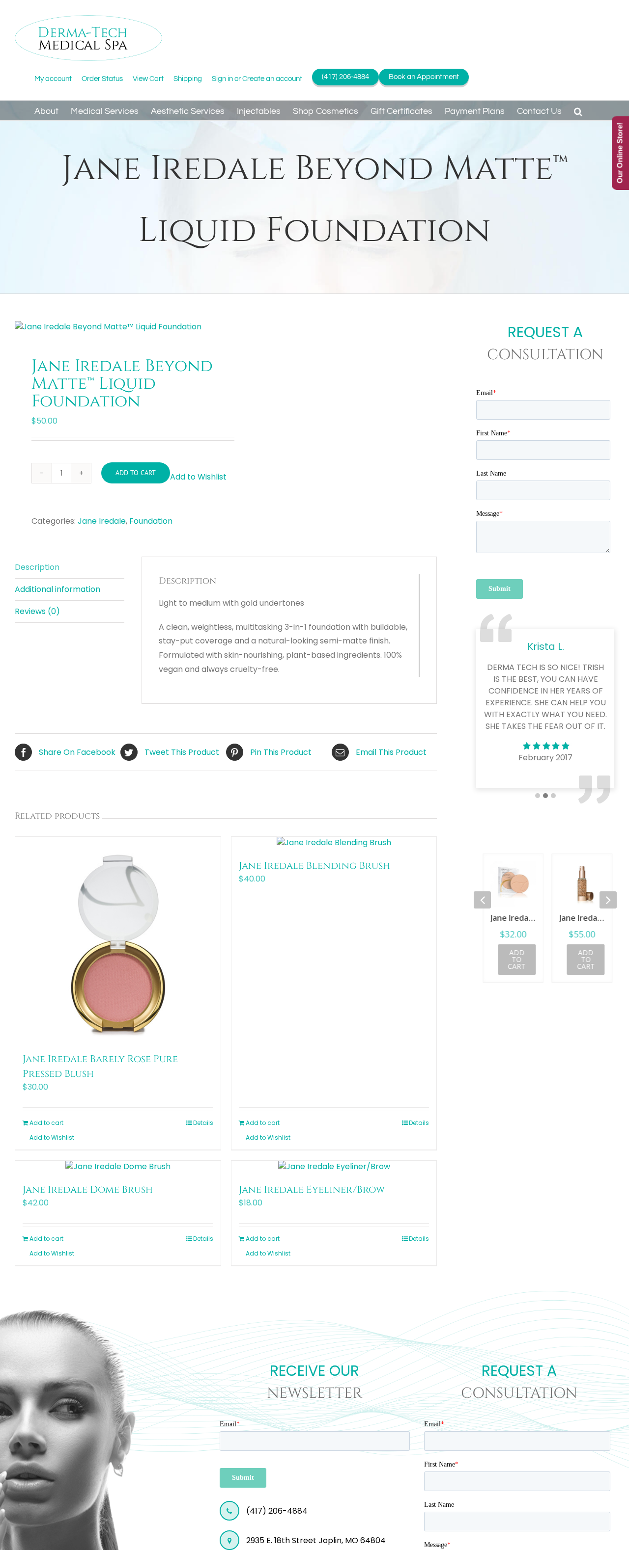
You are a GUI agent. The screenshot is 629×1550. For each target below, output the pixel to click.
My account (53, 78)
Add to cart (135, 472)
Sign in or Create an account (257, 78)
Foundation (150, 521)
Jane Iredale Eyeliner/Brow (312, 1189)
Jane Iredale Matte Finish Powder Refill (511, 917)
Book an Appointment (424, 76)
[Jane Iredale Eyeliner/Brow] (334, 1167)
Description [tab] (37, 567)
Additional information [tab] (57, 589)
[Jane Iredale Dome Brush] (118, 1167)
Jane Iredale (102, 521)
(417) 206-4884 (345, 76)
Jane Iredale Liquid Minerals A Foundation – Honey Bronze (579, 917)
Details (203, 1123)
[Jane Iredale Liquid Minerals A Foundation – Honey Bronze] (579, 884)
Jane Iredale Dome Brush (88, 1189)
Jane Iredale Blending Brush (314, 865)
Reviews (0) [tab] (37, 611)
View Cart (148, 78)
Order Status (102, 78)
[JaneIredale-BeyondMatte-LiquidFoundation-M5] (116, 327)
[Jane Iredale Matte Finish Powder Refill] (511, 884)
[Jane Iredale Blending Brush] (334, 843)
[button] (578, 110)
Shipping (187, 78)
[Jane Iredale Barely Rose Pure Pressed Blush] (118, 939)
